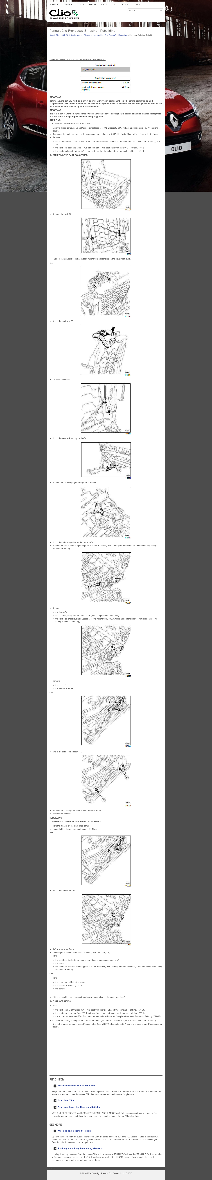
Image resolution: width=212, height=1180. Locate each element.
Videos (104, 4)
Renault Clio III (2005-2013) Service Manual (66, 35)
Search (137, 4)
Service (80, 4)
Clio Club (54, 4)
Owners (68, 4)
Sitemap (125, 4)
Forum (92, 4)
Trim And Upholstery (91, 35)
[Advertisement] (106, 48)
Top (114, 4)
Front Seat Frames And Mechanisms (114, 35)
